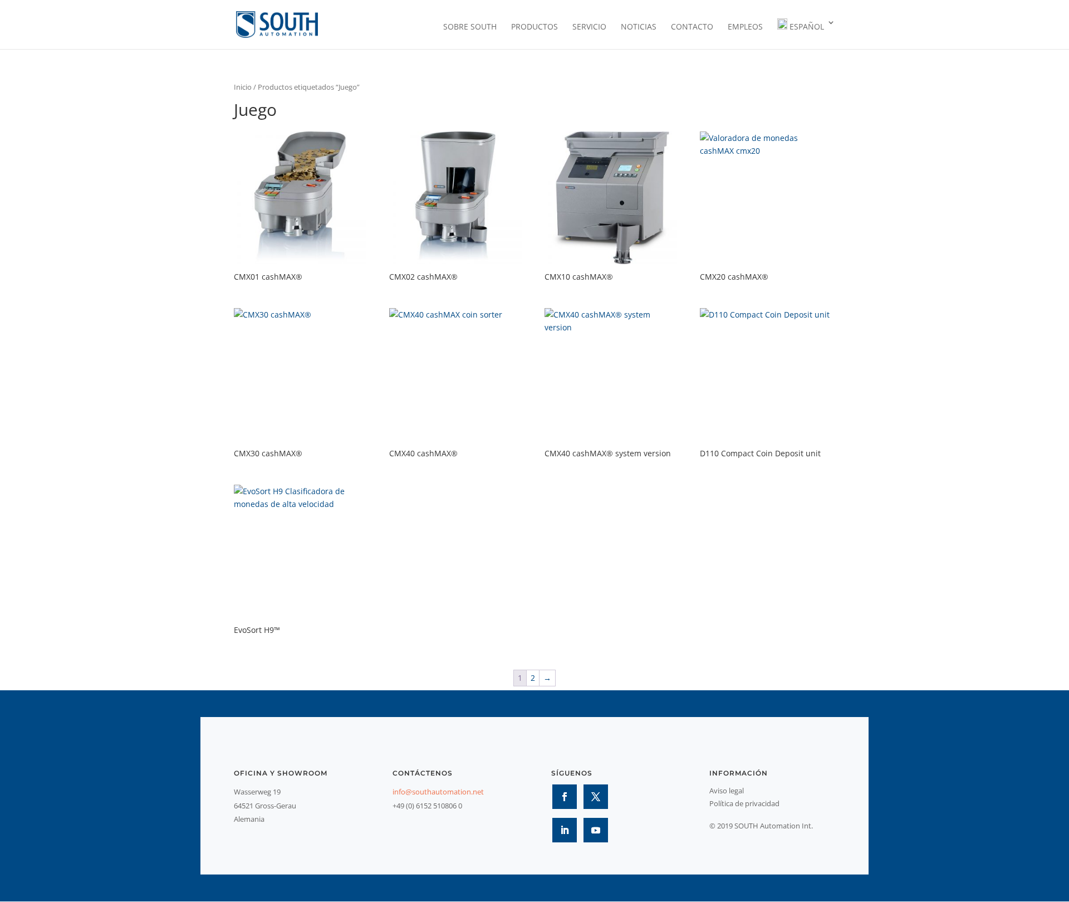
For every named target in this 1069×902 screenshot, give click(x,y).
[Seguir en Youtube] (595, 830)
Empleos (745, 27)
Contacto (692, 27)
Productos (534, 27)
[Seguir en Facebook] (564, 796)
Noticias (638, 27)
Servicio (589, 27)
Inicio (243, 87)
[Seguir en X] (595, 796)
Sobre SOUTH (470, 27)
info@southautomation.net (438, 792)
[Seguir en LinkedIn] (564, 830)
